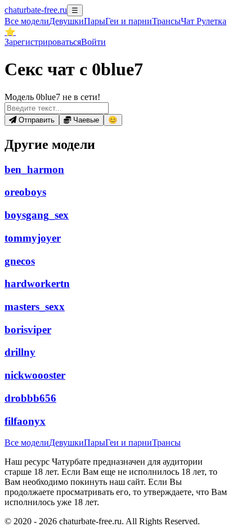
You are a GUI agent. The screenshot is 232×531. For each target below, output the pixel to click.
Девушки (66, 21)
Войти (93, 42)
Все (27, 21)
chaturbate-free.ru (36, 10)
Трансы (166, 21)
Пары (94, 21)
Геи (128, 21)
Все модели (27, 442)
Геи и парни (128, 442)
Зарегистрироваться (43, 42)
